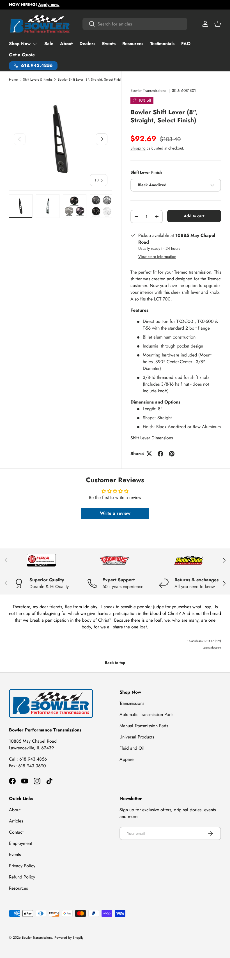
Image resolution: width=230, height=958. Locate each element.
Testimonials (162, 43)
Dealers (87, 43)
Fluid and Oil (131, 748)
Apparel (127, 759)
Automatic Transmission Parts (146, 714)
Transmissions (131, 703)
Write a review (115, 513)
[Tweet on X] (149, 453)
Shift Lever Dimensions (151, 438)
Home (13, 79)
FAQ (186, 43)
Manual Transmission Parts (143, 725)
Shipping (138, 148)
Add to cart (194, 216)
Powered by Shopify (68, 937)
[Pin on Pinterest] (171, 453)
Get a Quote (22, 55)
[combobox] (134, 24)
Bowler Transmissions (148, 90)
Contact (16, 832)
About (66, 43)
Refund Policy (22, 877)
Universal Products (136, 737)
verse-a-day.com (212, 647)
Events (109, 43)
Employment (20, 843)
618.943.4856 (33, 759)
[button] (217, 24)
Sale (48, 43)
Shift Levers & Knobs (37, 79)
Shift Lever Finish (146, 172)
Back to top (115, 662)
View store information (157, 256)
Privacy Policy (22, 866)
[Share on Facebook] (160, 453)
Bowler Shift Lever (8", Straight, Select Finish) (90, 79)
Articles (16, 821)
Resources (132, 43)
